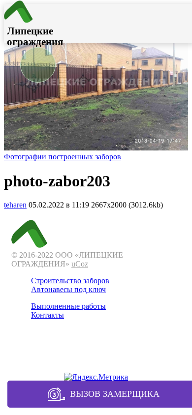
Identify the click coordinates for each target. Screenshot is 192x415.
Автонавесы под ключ (68, 289)
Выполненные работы (68, 306)
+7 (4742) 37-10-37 (96, 353)
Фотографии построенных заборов (62, 156)
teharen (15, 205)
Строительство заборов (70, 280)
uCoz (79, 264)
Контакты (47, 315)
